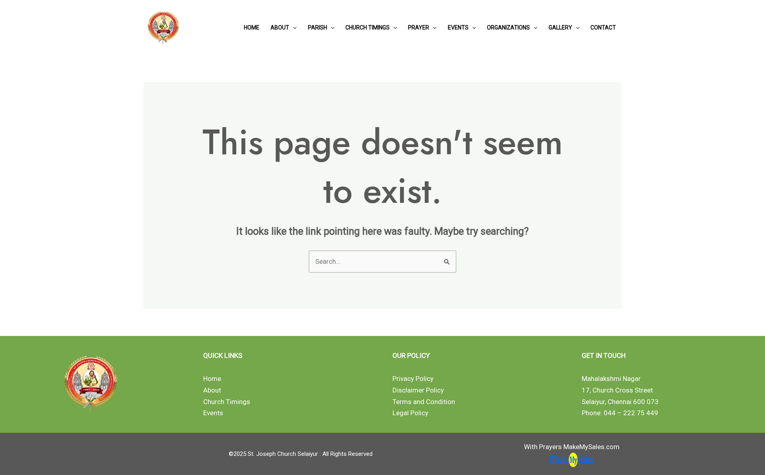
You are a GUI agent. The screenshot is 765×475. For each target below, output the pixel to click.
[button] (292, 27)
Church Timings (367, 27)
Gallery (560, 27)
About (280, 27)
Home (251, 27)
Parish (317, 27)
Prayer (418, 27)
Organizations (508, 27)
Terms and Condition (423, 402)
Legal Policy (410, 413)
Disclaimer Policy (418, 390)
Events (458, 27)
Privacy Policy (413, 379)
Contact (603, 27)
